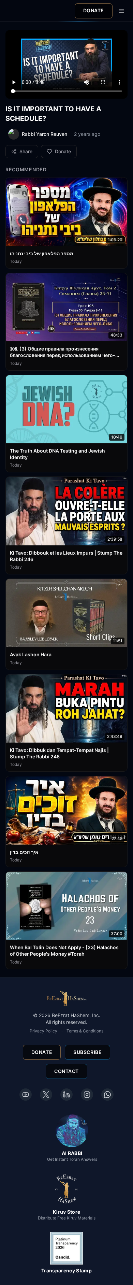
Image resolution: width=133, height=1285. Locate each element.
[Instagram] (87, 1094)
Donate (93, 10)
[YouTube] (25, 1094)
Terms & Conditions (84, 1030)
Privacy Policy (43, 1030)
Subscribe (87, 1052)
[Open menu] (121, 11)
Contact (66, 1071)
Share (25, 151)
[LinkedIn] (66, 1094)
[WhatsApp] (107, 1094)
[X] (46, 1094)
